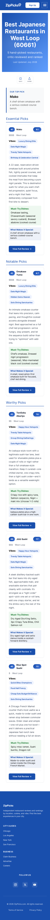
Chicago (6, 831)
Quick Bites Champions (21, 683)
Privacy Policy (35, 910)
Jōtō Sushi (21, 539)
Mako (19, 129)
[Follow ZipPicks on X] (25, 884)
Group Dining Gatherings (22, 438)
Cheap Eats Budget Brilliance (24, 694)
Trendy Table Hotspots (21, 152)
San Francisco (9, 844)
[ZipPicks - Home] (13, 5)
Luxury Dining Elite (27, 141)
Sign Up (32, 5)
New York (7, 840)
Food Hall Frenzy (18, 688)
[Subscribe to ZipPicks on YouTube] (34, 884)
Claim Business (9, 856)
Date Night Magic (18, 146)
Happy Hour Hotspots (28, 427)
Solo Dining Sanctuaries (22, 302)
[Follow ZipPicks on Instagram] (15, 884)
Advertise (7, 861)
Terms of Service (15, 910)
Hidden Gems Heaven (20, 297)
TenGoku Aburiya (21, 414)
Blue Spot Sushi (21, 666)
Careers (6, 865)
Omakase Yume (21, 273)
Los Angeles (8, 835)
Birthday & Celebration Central (24, 157)
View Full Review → (22, 249)
